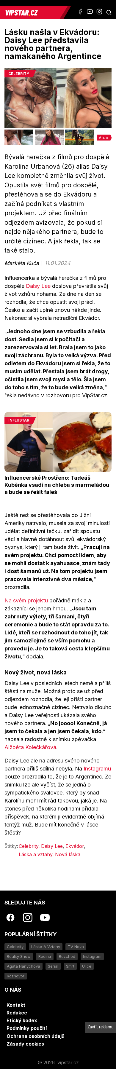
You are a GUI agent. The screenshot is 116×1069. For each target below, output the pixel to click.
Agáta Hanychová (23, 966)
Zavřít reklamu (100, 1027)
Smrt (70, 966)
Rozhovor (15, 976)
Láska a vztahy (35, 854)
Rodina (44, 956)
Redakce (17, 1013)
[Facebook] (80, 11)
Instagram (92, 956)
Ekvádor (74, 846)
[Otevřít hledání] (109, 12)
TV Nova (76, 946)
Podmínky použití (27, 1028)
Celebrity (28, 846)
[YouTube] (90, 11)
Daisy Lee (38, 286)
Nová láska (67, 854)
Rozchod (67, 956)
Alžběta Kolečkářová (30, 747)
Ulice (86, 966)
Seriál (53, 966)
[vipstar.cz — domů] (32, 12)
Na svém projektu (26, 600)
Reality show (19, 956)
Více (103, 137)
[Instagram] (99, 11)
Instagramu (97, 768)
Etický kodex (22, 1020)
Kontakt (16, 1005)
